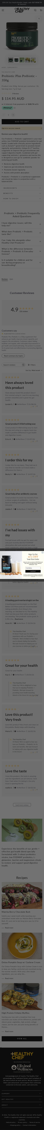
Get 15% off (33, 571)
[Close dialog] (43, 552)
